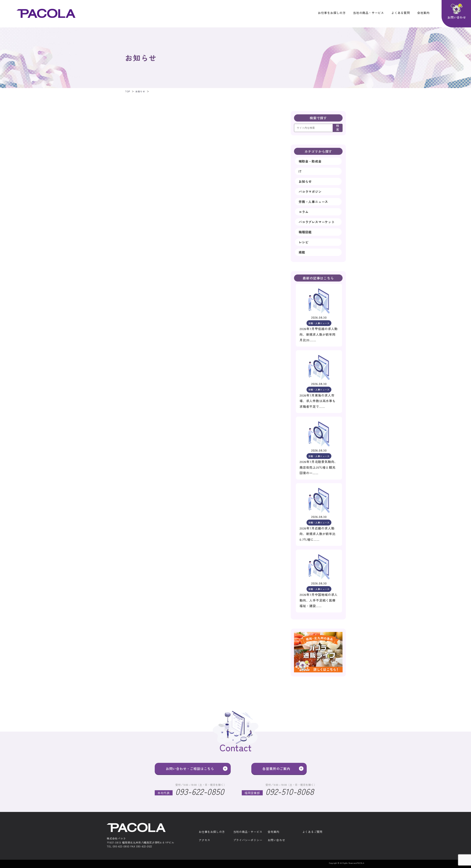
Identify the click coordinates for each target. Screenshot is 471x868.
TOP (127, 91)
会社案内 (423, 12)
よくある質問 (400, 12)
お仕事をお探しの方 (332, 12)
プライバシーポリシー (247, 840)
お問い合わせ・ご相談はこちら (190, 768)
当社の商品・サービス (368, 12)
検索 (337, 127)
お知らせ (140, 91)
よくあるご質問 (312, 832)
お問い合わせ (276, 840)
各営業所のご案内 (276, 768)
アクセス (204, 840)
